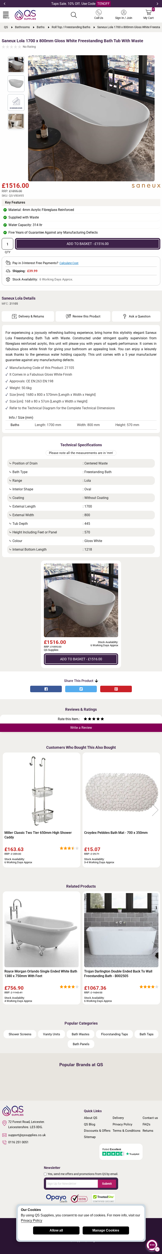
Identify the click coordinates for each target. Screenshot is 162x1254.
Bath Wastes (80, 1034)
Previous (4, 4)
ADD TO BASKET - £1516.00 (88, 244)
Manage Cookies (105, 1230)
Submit (107, 1183)
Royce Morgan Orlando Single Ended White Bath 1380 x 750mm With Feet (40, 973)
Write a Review (81, 728)
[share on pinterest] (116, 689)
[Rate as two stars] (87, 719)
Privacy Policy (122, 1124)
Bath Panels (81, 1044)
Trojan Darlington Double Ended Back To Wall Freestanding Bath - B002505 (118, 973)
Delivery (118, 1118)
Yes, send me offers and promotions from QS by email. (83, 1174)
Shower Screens (20, 1034)
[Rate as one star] (85, 719)
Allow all (56, 1230)
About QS (90, 1118)
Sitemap (90, 1137)
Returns (148, 1131)
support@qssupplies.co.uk (27, 1135)
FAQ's (146, 1124)
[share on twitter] (81, 689)
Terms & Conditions (126, 1131)
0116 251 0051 (18, 1142)
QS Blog (89, 1124)
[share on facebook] (46, 689)
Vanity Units (51, 1034)
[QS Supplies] (25, 15)
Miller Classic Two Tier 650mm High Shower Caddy (38, 835)
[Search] (74, 15)
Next (157, 4)
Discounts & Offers (97, 1131)
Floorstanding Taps (114, 1034)
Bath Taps (147, 1034)
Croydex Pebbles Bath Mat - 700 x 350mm (116, 833)
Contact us (150, 1118)
